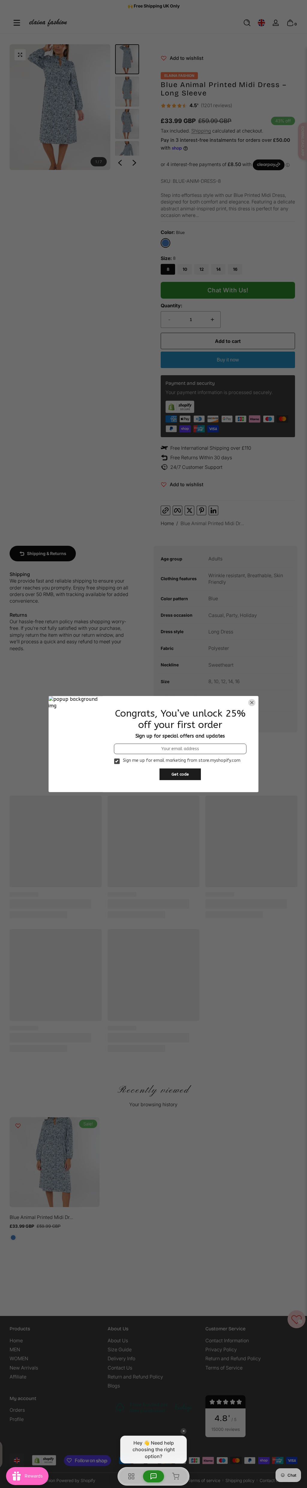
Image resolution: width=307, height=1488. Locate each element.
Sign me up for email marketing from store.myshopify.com (181, 760)
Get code (180, 774)
